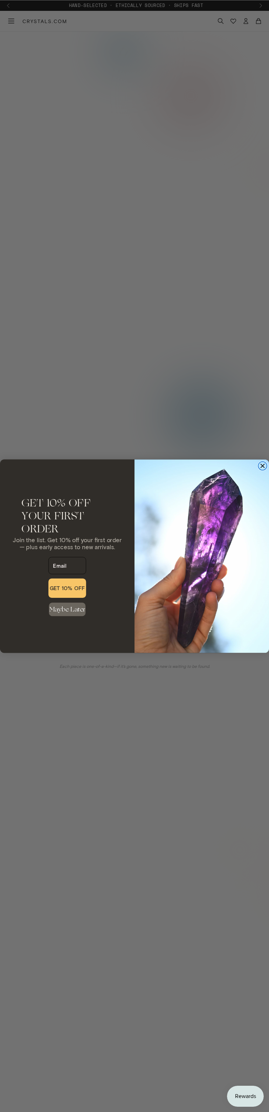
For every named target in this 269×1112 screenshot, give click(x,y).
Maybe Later (67, 609)
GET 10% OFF (67, 588)
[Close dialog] (262, 465)
